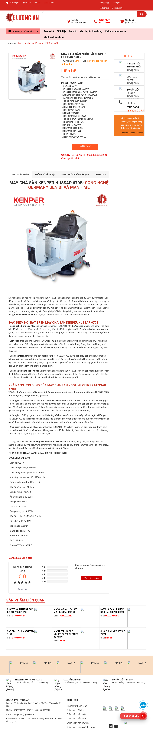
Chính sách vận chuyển (78, 723)
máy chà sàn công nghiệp (85, 404)
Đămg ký (116, 2)
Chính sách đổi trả (75, 710)
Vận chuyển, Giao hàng (91, 31)
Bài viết (73, 31)
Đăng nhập (104, 2)
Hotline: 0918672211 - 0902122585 (39, 2)
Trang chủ (49, 31)
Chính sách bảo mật (76, 714)
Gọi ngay (86, 146)
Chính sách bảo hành (54, 37)
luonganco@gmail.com (112, 8)
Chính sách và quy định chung (81, 727)
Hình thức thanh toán (115, 31)
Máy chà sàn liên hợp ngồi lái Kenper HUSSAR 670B (33, 298)
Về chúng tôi (14, 2)
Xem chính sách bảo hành (132, 133)
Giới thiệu (61, 31)
